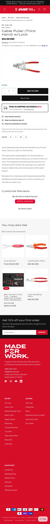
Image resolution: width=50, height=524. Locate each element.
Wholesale (8, 486)
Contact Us (9, 470)
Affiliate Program (11, 490)
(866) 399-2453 (11, 369)
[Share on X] (16, 137)
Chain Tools (9, 407)
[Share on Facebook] (10, 137)
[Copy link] (26, 137)
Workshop (8, 423)
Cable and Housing (22, 18)
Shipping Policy (10, 474)
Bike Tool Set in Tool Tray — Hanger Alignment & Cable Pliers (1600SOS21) (13, 297)
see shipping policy (29, 109)
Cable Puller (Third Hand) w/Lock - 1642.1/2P (17, 20)
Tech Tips (29, 403)
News (27, 411)
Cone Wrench (10, 261)
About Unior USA (31, 419)
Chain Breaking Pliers (35, 295)
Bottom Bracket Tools (13, 411)
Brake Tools (9, 415)
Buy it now (25, 98)
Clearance (8, 444)
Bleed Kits (8, 440)
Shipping (5, 42)
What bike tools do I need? (35, 415)
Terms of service (31, 520)
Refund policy (9, 520)
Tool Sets (8, 431)
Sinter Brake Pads (11, 436)
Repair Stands (10, 419)
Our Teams (29, 423)
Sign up (41, 332)
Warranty (8, 482)
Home (4, 18)
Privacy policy (19, 520)
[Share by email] (21, 137)
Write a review (25, 201)
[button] (4, 9)
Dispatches (29, 407)
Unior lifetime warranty (13, 116)
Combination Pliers (36, 261)
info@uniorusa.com (12, 372)
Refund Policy (10, 478)
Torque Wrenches (11, 427)
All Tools (11, 18)
